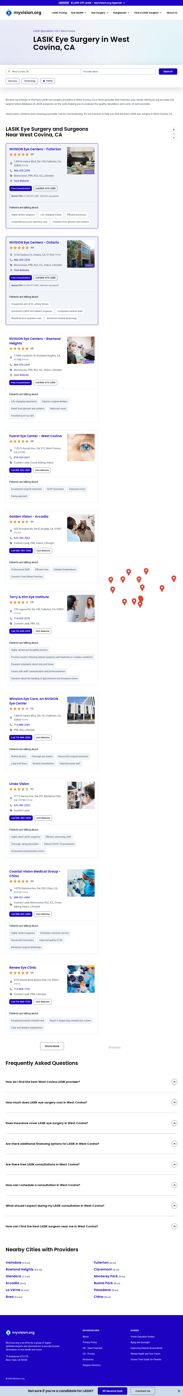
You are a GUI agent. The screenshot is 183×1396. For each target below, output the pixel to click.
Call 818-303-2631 (20, 470)
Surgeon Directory (92, 1365)
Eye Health (77, 12)
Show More (52, 1046)
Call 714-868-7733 (20, 1001)
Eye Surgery (98, 12)
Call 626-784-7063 (21, 550)
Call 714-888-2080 (21, 737)
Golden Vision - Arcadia (28, 516)
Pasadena (106, 1290)
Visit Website (42, 470)
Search (168, 71)
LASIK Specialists (43, 30)
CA (56, 30)
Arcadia (16, 1283)
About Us (172, 12)
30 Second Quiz (112, 1391)
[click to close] (179, 1391)
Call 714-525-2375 (20, 631)
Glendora (18, 1276)
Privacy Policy (90, 1342)
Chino (102, 1297)
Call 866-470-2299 (45, 188)
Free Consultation (20, 188)
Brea (14, 1297)
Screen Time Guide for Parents (146, 1359)
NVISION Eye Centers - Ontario (34, 242)
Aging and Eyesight (140, 1342)
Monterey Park (109, 1276)
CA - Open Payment (92, 1348)
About (85, 1336)
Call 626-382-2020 (21, 818)
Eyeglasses (119, 12)
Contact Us (142, 1391)
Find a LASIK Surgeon (146, 12)
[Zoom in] (174, 130)
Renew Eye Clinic (22, 967)
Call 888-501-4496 (21, 914)
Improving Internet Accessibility (146, 1348)
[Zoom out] (174, 134)
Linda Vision (19, 784)
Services (12, 81)
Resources (88, 1359)
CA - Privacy (89, 1353)
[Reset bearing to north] (174, 138)
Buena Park (107, 1283)
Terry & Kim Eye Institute (29, 597)
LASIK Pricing (59, 12)
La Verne (17, 1290)
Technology (30, 81)
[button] (139, 579)
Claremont (106, 1269)
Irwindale (18, 1262)
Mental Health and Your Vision (145, 1353)
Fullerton (105, 1262)
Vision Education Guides (143, 1336)
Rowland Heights (24, 1269)
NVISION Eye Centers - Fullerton (35, 149)
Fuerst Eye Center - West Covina (35, 436)
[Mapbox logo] (114, 1047)
